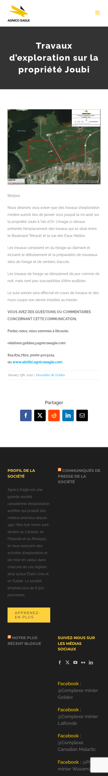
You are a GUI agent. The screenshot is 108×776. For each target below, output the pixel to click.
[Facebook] (60, 662)
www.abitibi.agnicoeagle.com (37, 362)
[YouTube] (75, 662)
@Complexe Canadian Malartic (77, 742)
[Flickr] (83, 662)
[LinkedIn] (91, 662)
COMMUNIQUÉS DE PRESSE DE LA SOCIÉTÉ (79, 476)
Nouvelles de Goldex (50, 375)
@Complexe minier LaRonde (78, 716)
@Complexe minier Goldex (78, 690)
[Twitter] (68, 662)
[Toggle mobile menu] (97, 12)
